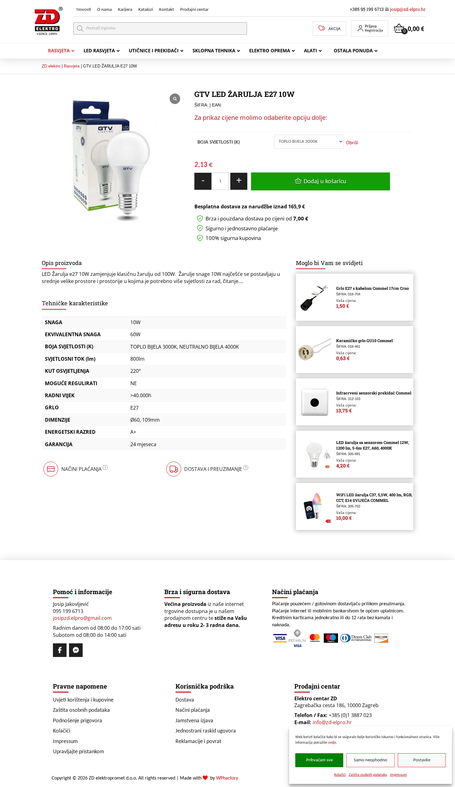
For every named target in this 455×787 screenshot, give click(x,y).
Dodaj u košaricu (325, 182)
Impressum (398, 775)
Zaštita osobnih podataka (368, 775)
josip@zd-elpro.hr (408, 9)
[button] (369, 28)
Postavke (421, 760)
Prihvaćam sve (319, 760)
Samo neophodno (370, 760)
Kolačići (340, 775)
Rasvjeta (72, 66)
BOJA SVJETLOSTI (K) (218, 142)
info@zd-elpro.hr (332, 722)
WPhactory (227, 778)
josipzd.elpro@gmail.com (82, 618)
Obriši (352, 142)
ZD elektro (51, 66)
